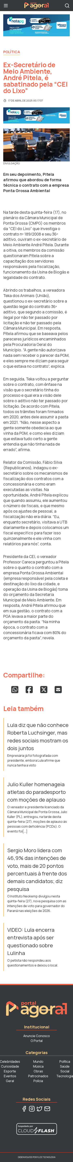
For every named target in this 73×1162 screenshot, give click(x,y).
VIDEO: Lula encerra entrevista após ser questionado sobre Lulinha (31, 941)
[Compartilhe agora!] (15, 690)
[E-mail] (47, 1109)
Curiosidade (10, 1066)
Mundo (38, 1061)
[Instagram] (32, 1109)
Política (11, 51)
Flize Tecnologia (46, 1157)
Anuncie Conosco (36, 1036)
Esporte (10, 1071)
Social (64, 1071)
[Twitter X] (39, 1109)
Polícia (38, 1081)
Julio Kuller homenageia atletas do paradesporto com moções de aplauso (36, 792)
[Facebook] (24, 1109)
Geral (10, 1081)
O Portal (37, 1040)
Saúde (65, 1066)
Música (38, 1066)
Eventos (10, 1076)
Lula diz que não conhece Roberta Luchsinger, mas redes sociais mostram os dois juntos (38, 736)
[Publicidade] (36, 25)
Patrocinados (38, 1076)
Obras (38, 1071)
